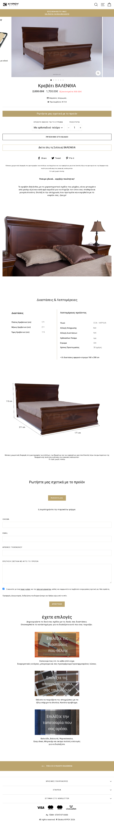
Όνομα (6, 519)
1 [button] (51, 80)
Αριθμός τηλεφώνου (12, 547)
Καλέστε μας (57, 498)
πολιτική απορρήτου (44, 589)
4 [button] (58, 80)
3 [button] (56, 80)
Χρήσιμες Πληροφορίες (57, 781)
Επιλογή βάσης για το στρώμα (48, 122)
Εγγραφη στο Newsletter (57, 798)
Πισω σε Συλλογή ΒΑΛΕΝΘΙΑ (59, 766)
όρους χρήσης (25, 589)
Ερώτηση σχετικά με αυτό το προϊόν (20, 561)
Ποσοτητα (74, 122)
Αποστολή (57, 604)
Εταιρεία (57, 790)
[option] (57, 13)
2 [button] (54, 80)
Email (5, 533)
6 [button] (63, 80)
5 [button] (61, 80)
